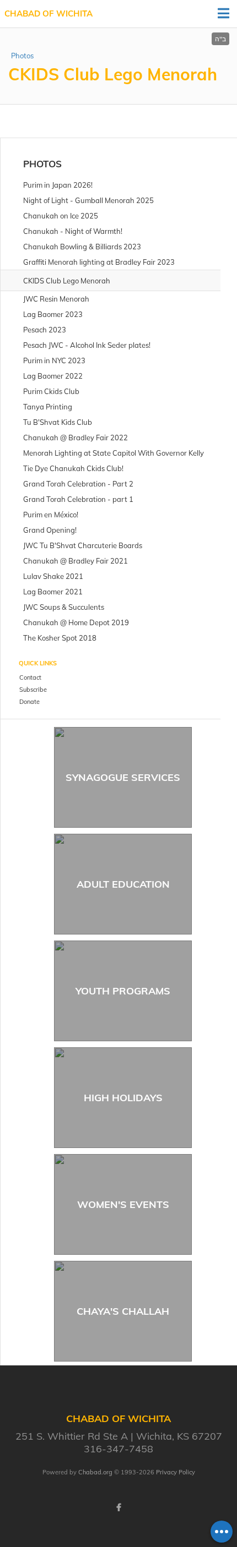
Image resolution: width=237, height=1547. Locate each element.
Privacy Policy (175, 1472)
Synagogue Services (123, 777)
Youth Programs (123, 991)
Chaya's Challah (123, 1311)
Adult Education (123, 884)
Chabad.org (95, 1472)
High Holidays (123, 1097)
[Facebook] (118, 1507)
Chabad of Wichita (48, 13)
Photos (22, 55)
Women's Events (123, 1204)
